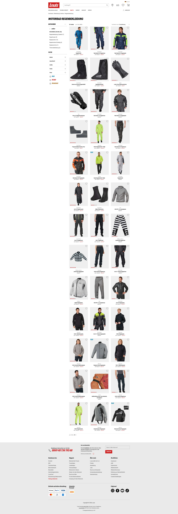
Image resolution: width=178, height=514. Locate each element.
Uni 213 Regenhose (78, 240)
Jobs (91, 467)
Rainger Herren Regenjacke (99, 365)
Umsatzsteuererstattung (96, 472)
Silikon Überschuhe (99, 209)
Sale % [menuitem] (71, 10)
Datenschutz (114, 465)
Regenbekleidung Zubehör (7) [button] (56, 34)
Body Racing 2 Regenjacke (99, 428)
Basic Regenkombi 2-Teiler (99, 178)
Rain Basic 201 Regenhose (99, 53)
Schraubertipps (73, 467)
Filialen (92, 463)
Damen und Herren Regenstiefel (78, 84)
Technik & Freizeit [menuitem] (64, 10)
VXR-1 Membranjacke (78, 334)
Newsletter (50, 470)
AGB (112, 463)
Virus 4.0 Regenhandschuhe (79, 115)
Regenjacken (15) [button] (53, 39)
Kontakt (50, 461)
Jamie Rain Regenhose (120, 240)
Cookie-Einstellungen (116, 476)
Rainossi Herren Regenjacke (120, 428)
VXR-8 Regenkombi (78, 428)
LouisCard (50, 474)
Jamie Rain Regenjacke (79, 271)
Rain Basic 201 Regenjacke (120, 53)
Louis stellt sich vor (94, 461)
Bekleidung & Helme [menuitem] (53, 10)
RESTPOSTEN (55, 83)
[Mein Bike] (117, 5)
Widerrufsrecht (114, 467)
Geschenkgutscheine (53, 472)
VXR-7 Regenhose (99, 240)
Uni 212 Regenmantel (78, 209)
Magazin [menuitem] (84, 10)
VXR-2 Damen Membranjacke (78, 365)
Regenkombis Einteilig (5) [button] (55, 42)
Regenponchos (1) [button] (53, 45)
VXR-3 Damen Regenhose (99, 271)
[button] (127, 1)
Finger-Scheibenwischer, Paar (78, 146)
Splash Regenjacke (79, 302)
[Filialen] (112, 5)
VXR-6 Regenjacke (120, 334)
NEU (53, 76)
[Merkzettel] (123, 5)
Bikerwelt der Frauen (74, 461)
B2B (49, 463)
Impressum (113, 461)
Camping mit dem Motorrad (76, 479)
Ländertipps (72, 465)
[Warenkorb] (128, 5)
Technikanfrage (52, 465)
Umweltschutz (114, 474)
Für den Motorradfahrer (75, 476)
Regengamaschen (99, 84)
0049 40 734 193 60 (62, 450)
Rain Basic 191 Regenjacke (120, 115)
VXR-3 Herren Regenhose (120, 396)
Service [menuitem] (90, 10)
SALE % (54, 79)
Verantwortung (93, 474)
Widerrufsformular (115, 470)
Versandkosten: (82, 508)
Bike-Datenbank (52, 467)
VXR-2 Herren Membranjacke (78, 396)
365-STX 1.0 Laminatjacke (120, 209)
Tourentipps (72, 463)
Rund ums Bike (73, 474)
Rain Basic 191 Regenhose (99, 115)
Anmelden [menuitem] (127, 10)
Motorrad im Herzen (74, 470)
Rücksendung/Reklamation (55, 476)
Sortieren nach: (115, 24)
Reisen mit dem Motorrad (75, 472)
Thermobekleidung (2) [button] (54, 47)
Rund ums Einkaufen (95, 470)
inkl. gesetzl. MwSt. (85, 506)
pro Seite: (77, 24)
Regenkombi (78, 53)
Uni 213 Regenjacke (120, 302)
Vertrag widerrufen (52, 479)
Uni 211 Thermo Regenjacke (99, 334)
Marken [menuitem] (77, 10)
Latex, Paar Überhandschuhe (120, 84)
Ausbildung (93, 465)
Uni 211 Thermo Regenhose (120, 271)
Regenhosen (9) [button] (53, 37)
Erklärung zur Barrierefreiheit (118, 472)
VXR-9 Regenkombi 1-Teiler (99, 146)
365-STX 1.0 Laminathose (99, 302)
